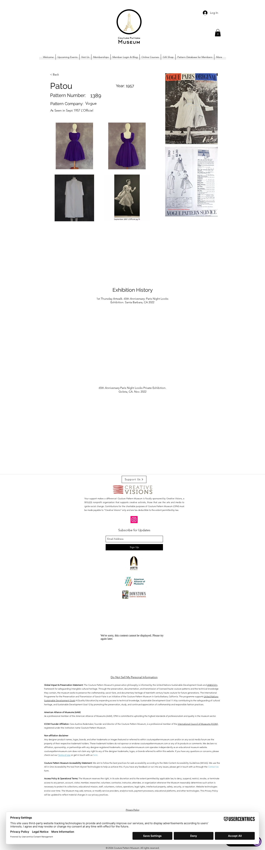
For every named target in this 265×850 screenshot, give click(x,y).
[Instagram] (134, 519)
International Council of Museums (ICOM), (198, 724)
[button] (218, 32)
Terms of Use (64, 755)
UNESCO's (212, 685)
